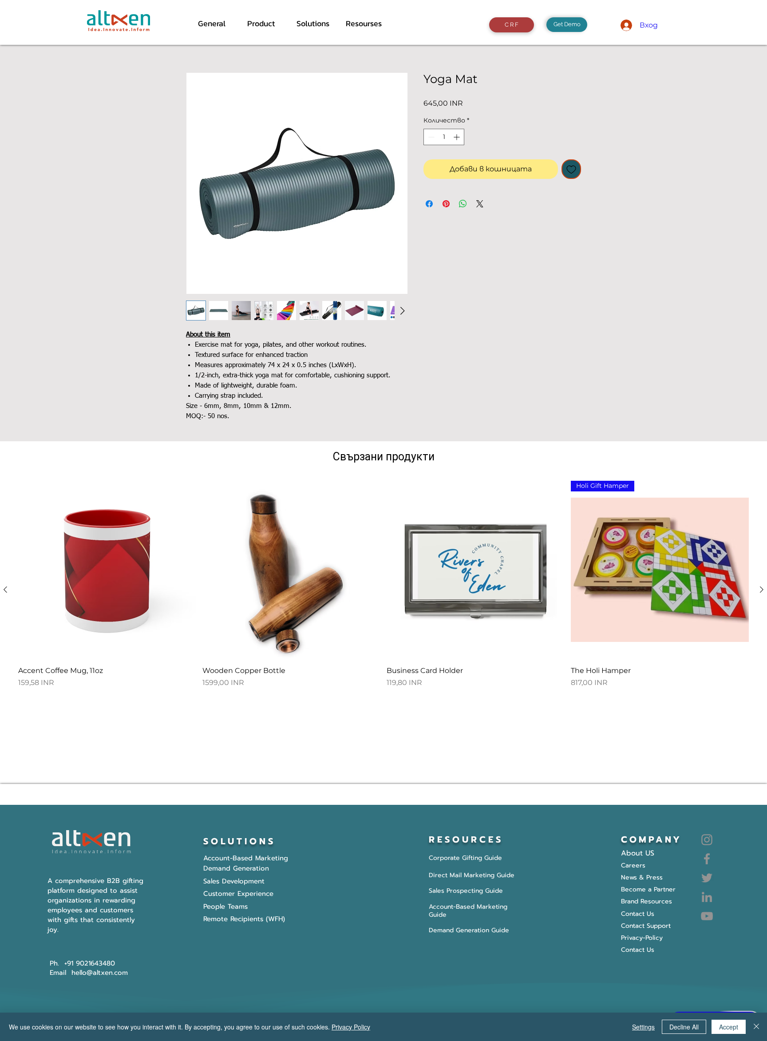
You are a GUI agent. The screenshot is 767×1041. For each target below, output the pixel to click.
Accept (728, 1026)
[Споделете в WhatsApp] (463, 203)
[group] (383, 589)
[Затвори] (756, 1027)
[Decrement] (430, 137)
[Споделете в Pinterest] (446, 203)
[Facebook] (707, 858)
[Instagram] (707, 839)
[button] (265, 23)
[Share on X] (479, 203)
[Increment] (457, 137)
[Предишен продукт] (5, 589)
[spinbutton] (444, 137)
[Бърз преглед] (107, 570)
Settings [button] (643, 1026)
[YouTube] (707, 916)
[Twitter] (707, 878)
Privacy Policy (351, 1026)
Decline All (684, 1026)
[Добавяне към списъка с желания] (571, 169)
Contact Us (637, 949)
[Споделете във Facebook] (429, 203)
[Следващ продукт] (761, 589)
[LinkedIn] (707, 897)
